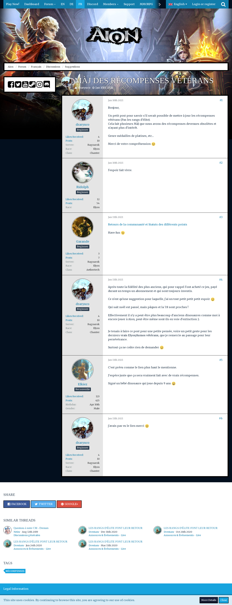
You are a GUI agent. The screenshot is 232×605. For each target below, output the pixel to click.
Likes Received (74, 136)
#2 (220, 162)
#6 (220, 418)
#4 (220, 279)
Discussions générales (27, 535)
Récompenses (15, 571)
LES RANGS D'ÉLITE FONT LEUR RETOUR (115, 528)
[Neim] (7, 531)
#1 (221, 100)
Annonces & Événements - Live (107, 535)
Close (223, 600)
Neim (17, 531)
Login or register (204, 4)
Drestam (94, 531)
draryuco (84, 87)
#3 (220, 217)
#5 (220, 360)
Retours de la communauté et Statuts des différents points (147, 224)
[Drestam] (82, 531)
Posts (69, 140)
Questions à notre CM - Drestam (31, 528)
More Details (208, 600)
